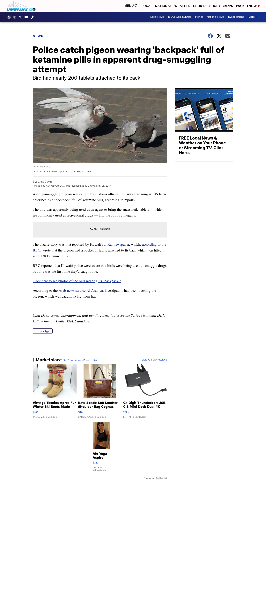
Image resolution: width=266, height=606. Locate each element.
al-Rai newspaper (116, 244)
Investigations (236, 17)
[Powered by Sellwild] (161, 478)
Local (147, 6)
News (38, 36)
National (163, 6)
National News (215, 17)
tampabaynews (9, 17)
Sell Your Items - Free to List (80, 360)
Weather (182, 6)
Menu (129, 5)
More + (252, 17)
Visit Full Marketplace (154, 359)
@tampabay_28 (33, 17)
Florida (199, 17)
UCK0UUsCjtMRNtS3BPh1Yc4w (27, 17)
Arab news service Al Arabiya (81, 290)
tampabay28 (21, 17)
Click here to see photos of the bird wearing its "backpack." (77, 280)
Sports (200, 6)
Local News (157, 17)
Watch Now (247, 6)
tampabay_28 (15, 17)
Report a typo (42, 331)
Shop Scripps (221, 6)
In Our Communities (180, 17)
